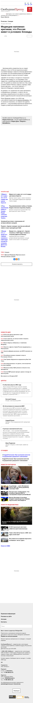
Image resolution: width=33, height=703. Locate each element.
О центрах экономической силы (12, 428)
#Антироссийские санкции (8, 256)
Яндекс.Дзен (15, 121)
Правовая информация (8, 613)
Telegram (22, 121)
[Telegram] (19, 259)
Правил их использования (9, 636)
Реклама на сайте (6, 616)
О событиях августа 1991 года (12, 384)
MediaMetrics (6, 123)
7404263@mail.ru (10, 678)
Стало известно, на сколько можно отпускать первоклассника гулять (14, 339)
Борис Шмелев (5, 17)
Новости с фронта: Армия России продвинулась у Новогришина (16, 347)
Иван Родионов (10, 443)
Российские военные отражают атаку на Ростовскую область (13, 356)
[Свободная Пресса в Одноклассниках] (26, 3)
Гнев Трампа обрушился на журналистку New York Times (16, 360)
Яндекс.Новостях (7, 119)
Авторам (3, 619)
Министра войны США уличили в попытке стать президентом (15, 368)
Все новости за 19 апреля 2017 (9, 376)
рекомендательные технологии (10, 684)
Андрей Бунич (10, 420)
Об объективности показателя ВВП (13, 406)
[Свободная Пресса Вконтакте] (10, 608)
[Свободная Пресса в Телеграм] (28, 3)
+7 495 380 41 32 (8, 679)
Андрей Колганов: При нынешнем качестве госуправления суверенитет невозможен (15, 459)
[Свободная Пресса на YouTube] (22, 608)
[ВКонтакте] (14, 259)
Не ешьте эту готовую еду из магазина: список (15, 522)
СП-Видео (4, 450)
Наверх (16, 691)
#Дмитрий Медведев (10, 254)
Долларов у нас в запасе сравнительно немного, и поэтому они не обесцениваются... (16, 14)
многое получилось (23, 100)
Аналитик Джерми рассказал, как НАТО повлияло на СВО (16, 351)
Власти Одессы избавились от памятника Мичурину (14, 343)
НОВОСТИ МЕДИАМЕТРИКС (10, 504)
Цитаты (3, 380)
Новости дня (6, 332)
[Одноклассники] (16, 259)
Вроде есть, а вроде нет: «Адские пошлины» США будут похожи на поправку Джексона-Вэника (19, 232)
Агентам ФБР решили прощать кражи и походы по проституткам (16, 372)
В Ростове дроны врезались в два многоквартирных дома (12, 335)
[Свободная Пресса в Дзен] (31, 3)
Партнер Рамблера (27, 697)
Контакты (4, 622)
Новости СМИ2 (5, 546)
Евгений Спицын (11, 399)
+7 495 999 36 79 (8, 672)
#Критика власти (20, 254)
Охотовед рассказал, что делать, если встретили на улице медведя (16, 364)
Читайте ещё (5, 191)
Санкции (10, 21)
